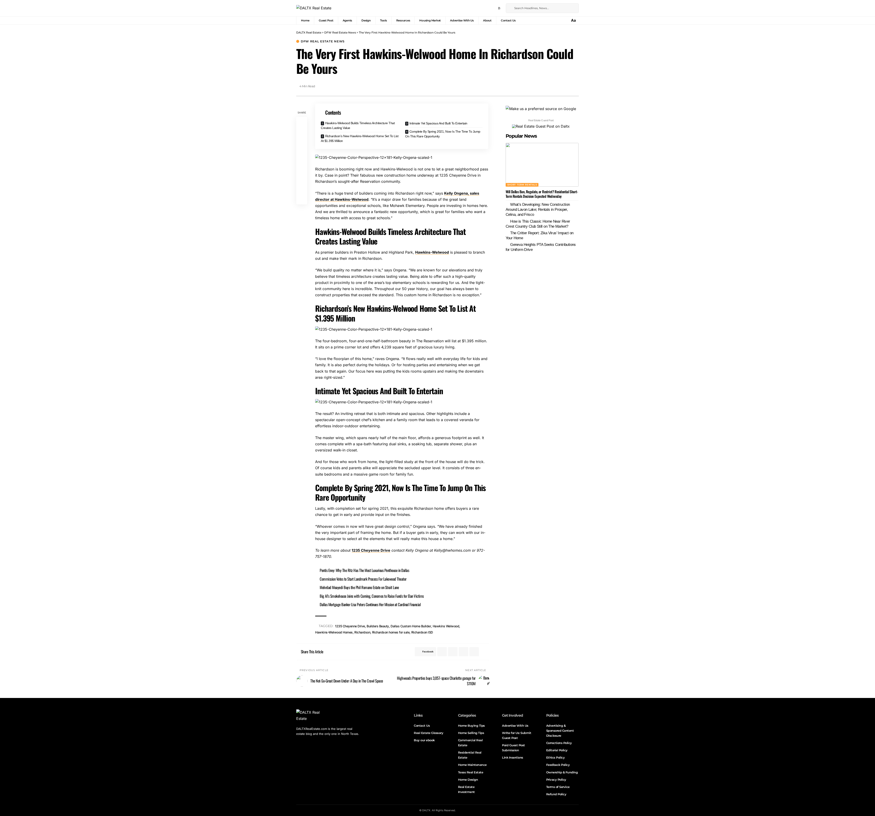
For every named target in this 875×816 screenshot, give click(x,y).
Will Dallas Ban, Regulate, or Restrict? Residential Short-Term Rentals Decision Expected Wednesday (542, 194)
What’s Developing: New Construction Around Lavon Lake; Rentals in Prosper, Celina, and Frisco (538, 210)
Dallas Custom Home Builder (411, 626)
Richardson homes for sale (391, 632)
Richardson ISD (422, 632)
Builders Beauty (378, 626)
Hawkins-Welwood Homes (334, 632)
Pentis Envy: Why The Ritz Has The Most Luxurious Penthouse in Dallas (364, 570)
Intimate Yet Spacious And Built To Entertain (438, 123)
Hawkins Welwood (446, 626)
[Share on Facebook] (301, 122)
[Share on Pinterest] (301, 144)
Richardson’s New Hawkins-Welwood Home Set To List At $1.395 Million (359, 138)
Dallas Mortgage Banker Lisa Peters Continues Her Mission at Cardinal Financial (370, 604)
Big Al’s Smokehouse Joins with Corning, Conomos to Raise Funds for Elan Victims (372, 596)
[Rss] (499, 8)
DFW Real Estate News (323, 41)
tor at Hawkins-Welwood (346, 199)
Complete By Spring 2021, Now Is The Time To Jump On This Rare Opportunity (442, 134)
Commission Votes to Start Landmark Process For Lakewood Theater (363, 579)
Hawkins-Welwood (432, 252)
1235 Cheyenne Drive (371, 550)
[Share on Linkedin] (301, 155)
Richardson (362, 632)
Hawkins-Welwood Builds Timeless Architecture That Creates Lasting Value (358, 125)
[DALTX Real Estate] (313, 8)
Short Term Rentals (522, 184)
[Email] (301, 177)
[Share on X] (301, 133)
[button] (574, 20)
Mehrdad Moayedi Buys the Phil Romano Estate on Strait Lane (359, 587)
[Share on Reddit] (301, 166)
